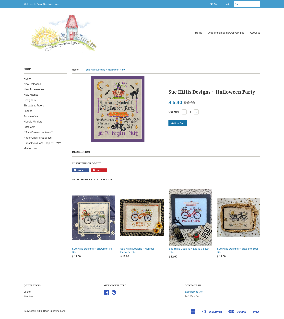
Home (198, 32)
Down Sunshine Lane (54, 310)
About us (255, 32)
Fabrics (28, 111)
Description (81, 151)
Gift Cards (29, 127)
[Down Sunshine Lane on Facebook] (106, 293)
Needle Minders (33, 121)
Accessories (31, 116)
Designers (30, 100)
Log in (227, 4)
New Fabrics (31, 94)
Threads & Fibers (34, 105)
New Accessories (34, 89)
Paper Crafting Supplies (38, 137)
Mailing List (30, 148)
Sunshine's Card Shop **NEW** (42, 143)
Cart (215, 4)
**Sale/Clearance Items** (38, 132)
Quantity (173, 112)
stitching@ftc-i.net (194, 291)
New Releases (32, 84)
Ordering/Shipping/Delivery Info (226, 32)
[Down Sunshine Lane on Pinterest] (113, 293)
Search (27, 291)
